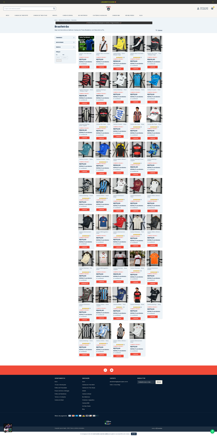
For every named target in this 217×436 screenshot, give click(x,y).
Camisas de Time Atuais (40, 15)
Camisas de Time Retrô (21, 15)
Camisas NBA (116, 15)
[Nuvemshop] (157, 428)
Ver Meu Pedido (129, 15)
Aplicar (59, 60)
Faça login (205, 8)
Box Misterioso (82, 15)
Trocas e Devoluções (60, 384)
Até (63, 54)
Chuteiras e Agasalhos (100, 15)
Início (7, 15)
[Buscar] (54, 8)
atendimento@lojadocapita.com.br (119, 381)
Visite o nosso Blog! (115, 384)
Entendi (134, 433)
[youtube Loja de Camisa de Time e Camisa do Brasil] (111, 370)
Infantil (55, 15)
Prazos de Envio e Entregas (62, 390)
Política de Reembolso (60, 394)
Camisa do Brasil (68, 15)
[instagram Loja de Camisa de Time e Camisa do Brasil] (105, 370)
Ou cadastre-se (204, 9)
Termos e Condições (60, 397)
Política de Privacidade (61, 387)
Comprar (101, 67)
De (56, 54)
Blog (141, 15)
